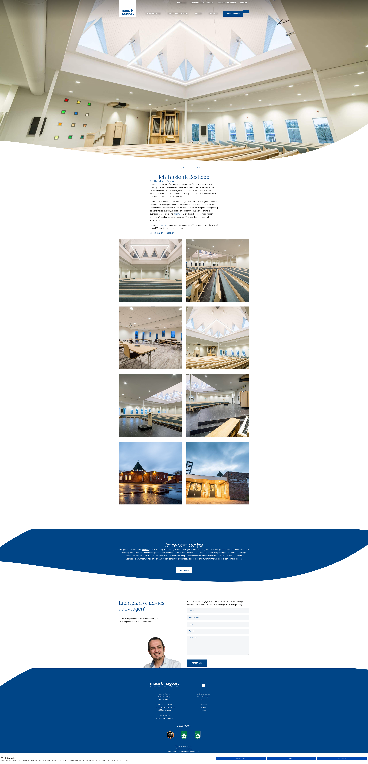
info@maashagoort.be (164, 718)
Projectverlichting (178, 14)
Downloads (182, 3)
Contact (243, 3)
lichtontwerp (162, 225)
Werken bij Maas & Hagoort (202, 3)
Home (167, 168)
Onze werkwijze (203, 697)
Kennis (198, 14)
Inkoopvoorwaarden (184, 749)
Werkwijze (184, 570)
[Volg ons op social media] (203, 685)
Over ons (213, 14)
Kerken (185, 168)
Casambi (177, 214)
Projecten (203, 699)
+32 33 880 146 (164, 715)
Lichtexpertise (153, 14)
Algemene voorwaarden (184, 746)
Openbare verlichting (227, 3)
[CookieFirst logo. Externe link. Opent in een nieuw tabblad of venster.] (2, 756)
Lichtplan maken (203, 694)
